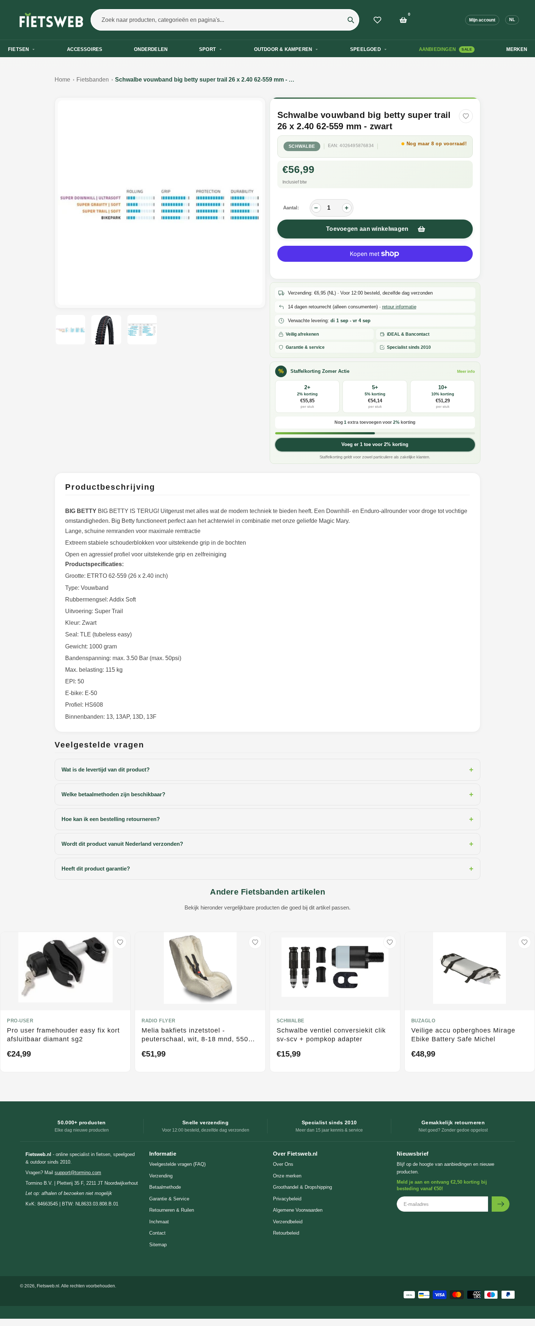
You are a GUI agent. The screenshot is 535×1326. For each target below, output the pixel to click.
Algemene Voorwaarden (297, 1210)
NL (512, 19)
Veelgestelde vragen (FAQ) (177, 1164)
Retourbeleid (286, 1233)
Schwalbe (302, 146)
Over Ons (283, 1164)
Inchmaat (159, 1221)
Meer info (466, 371)
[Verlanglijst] (377, 20)
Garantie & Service (169, 1198)
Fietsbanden (92, 79)
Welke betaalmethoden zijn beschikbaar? (267, 794)
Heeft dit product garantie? (267, 869)
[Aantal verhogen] (347, 208)
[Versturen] (501, 1204)
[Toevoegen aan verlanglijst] (466, 116)
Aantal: (291, 207)
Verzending (161, 1176)
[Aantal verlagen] (316, 208)
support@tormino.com (78, 1172)
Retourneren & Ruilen (171, 1210)
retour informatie (399, 306)
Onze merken (287, 1176)
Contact (157, 1233)
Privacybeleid (287, 1198)
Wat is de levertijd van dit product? (267, 770)
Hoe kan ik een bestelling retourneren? (267, 819)
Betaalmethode (165, 1187)
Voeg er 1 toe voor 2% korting (374, 444)
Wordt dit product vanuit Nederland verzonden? (267, 844)
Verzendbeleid (287, 1221)
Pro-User (20, 1020)
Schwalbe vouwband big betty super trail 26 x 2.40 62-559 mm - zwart (206, 79)
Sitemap (158, 1244)
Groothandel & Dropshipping (302, 1187)
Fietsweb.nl (48, 1285)
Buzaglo (423, 1020)
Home (62, 79)
